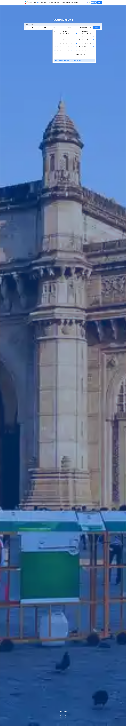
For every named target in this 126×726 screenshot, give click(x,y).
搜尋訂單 (93, 2)
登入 (99, 2)
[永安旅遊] (28, 2)
